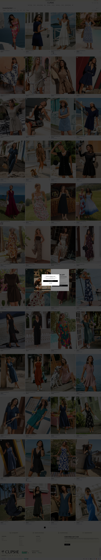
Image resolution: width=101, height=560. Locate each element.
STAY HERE (50, 283)
